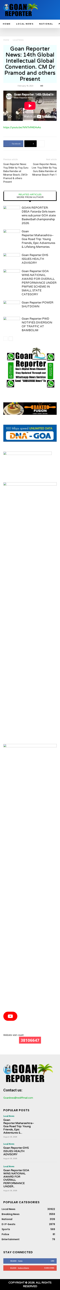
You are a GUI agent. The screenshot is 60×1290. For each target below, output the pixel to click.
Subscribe (49, 1267)
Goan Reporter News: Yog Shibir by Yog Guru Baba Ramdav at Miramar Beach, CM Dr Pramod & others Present (15, 173)
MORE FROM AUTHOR (30, 197)
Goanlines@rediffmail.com (18, 1097)
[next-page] (11, 339)
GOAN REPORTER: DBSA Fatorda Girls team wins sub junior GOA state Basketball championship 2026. (39, 215)
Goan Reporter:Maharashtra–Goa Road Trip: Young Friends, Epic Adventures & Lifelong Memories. (38, 239)
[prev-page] (5, 339)
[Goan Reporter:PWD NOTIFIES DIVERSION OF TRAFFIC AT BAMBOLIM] (11, 322)
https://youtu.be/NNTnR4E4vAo (22, 127)
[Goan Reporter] (20, 9)
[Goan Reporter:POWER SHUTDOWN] (11, 306)
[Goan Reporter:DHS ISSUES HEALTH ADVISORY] (11, 259)
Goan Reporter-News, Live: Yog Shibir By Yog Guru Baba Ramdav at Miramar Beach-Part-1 (44, 169)
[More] (41, 143)
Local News (18, 39)
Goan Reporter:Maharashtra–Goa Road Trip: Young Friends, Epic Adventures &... (18, 1126)
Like (52, 1260)
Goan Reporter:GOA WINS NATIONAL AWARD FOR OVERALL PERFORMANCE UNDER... (16, 1178)
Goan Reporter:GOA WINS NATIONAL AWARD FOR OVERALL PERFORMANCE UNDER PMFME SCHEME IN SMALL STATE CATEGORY (39, 282)
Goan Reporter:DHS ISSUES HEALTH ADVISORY (35, 259)
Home (6, 39)
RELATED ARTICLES (30, 194)
